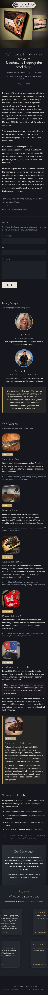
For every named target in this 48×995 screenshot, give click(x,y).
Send (9, 285)
